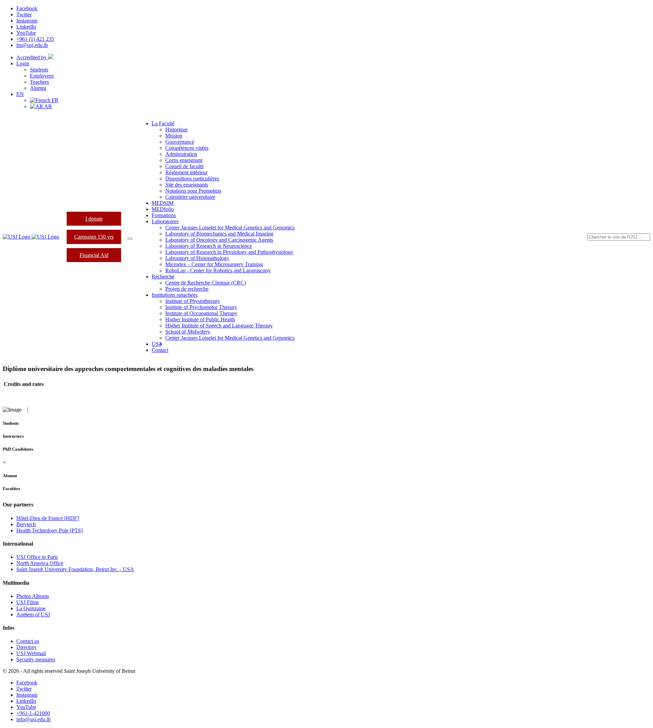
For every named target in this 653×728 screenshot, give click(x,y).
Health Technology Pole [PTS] (49, 530)
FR (54, 100)
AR (47, 106)
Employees (42, 76)
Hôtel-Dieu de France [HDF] (47, 518)
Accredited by (32, 57)
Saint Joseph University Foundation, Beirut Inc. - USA (75, 569)
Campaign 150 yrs (94, 237)
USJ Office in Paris (37, 557)
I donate (94, 219)
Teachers (39, 82)
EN (20, 94)
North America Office (39, 563)
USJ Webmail (31, 653)
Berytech (26, 524)
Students (39, 69)
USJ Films (27, 602)
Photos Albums (32, 596)
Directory (26, 647)
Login (22, 63)
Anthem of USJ (33, 614)
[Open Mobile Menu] (130, 239)
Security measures (35, 659)
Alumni (38, 88)
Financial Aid (94, 255)
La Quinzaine (31, 608)
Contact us (27, 641)
